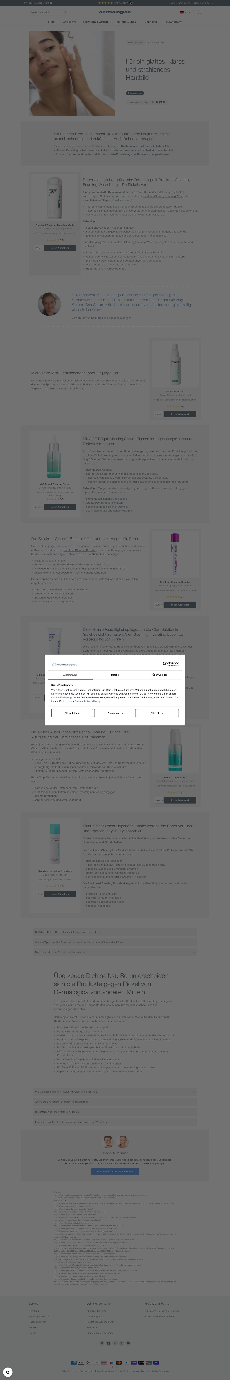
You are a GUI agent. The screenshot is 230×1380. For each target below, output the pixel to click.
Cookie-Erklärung (61, 697)
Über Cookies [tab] (159, 674)
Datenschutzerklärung (88, 701)
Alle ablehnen (72, 713)
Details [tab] (115, 674)
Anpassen (113, 713)
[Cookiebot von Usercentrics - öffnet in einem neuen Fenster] (165, 664)
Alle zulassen (158, 713)
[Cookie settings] (8, 1372)
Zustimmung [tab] (70, 674)
